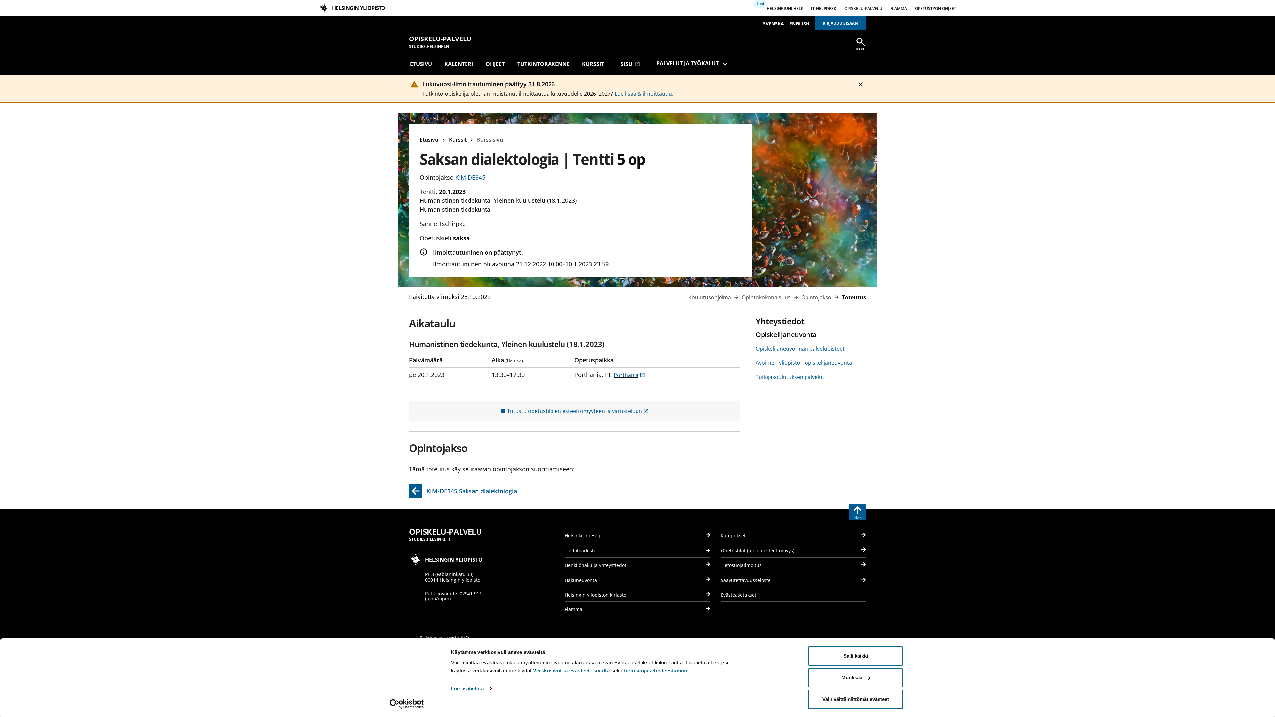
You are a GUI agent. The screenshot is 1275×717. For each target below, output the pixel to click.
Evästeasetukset (738, 595)
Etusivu (421, 64)
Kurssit (593, 64)
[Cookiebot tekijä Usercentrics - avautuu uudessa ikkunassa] (407, 704)
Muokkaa (851, 677)
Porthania (629, 375)
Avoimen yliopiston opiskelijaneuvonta (804, 362)
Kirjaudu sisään (840, 23)
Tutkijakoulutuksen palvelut (790, 377)
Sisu (630, 64)
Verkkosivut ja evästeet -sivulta (571, 670)
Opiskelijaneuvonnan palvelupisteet (800, 348)
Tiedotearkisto (580, 550)
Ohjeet (495, 64)
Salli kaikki (855, 656)
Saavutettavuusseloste (746, 580)
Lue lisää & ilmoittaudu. (644, 93)
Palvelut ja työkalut (687, 63)
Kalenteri (458, 64)
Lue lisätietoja (467, 688)
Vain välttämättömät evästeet (855, 699)
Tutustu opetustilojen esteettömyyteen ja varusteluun (578, 411)
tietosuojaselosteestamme (656, 670)
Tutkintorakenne (543, 64)
